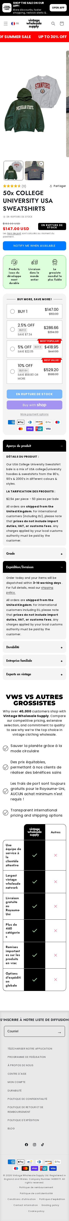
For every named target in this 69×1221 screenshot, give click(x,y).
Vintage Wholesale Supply (28, 1175)
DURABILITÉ (15, 1090)
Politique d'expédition (52, 1199)
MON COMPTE (17, 1082)
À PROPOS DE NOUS (21, 1065)
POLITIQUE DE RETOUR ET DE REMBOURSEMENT (26, 1109)
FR (17, 23)
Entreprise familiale (19, 660)
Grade (10, 553)
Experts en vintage (18, 674)
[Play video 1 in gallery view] (34, 170)
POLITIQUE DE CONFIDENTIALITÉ (27, 1099)
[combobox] (17, 23)
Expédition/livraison (20, 566)
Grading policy (50, 1205)
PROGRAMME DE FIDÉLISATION (27, 1057)
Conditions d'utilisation (21, 1199)
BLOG (11, 1128)
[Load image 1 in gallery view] (13, 170)
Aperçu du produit (18, 445)
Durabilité (12, 647)
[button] (6, 23)
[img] (12, 186)
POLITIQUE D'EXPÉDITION (23, 1120)
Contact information (25, 1205)
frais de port (14, 233)
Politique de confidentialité (36, 1193)
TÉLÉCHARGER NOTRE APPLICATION (30, 1048)
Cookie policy (36, 1211)
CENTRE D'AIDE (17, 1074)
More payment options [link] (35, 414)
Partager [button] (60, 186)
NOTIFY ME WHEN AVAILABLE (34, 246)
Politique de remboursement (36, 1187)
